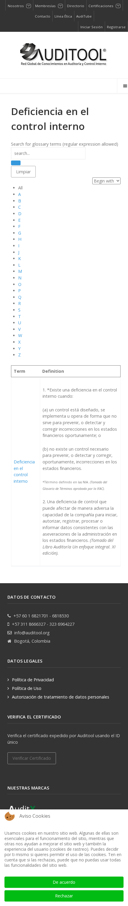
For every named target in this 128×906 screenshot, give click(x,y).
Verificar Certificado (32, 758)
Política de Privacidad (33, 679)
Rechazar (64, 896)
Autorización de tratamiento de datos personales (60, 697)
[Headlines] (64, 55)
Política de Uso (26, 688)
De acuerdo (64, 882)
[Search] (16, 163)
